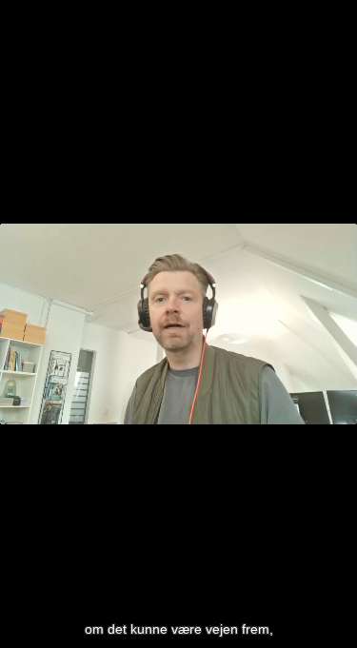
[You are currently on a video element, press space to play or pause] (178, 324)
